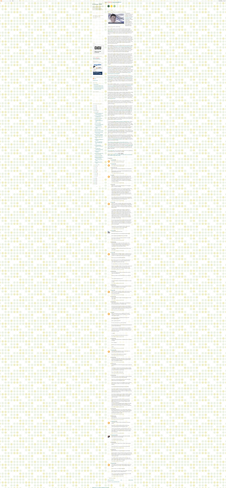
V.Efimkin (119, 155)
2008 (95, 179)
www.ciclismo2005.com (117, 2)
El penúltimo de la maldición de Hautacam (118, 12)
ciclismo (117, 154)
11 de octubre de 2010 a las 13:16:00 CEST (118, 228)
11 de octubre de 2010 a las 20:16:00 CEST (118, 373)
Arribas (112, 154)
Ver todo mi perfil (95, 80)
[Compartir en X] (120, 153)
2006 (95, 182)
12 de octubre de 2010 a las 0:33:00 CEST (118, 419)
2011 (95, 108)
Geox (121, 154)
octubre (96, 112)
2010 (95, 109)
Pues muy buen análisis (111, 150)
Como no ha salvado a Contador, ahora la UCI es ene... (99, 120)
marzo (96, 173)
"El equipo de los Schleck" (98, 118)
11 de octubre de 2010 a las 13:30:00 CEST (118, 250)
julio (95, 167)
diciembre (96, 110)
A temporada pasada (98, 129)
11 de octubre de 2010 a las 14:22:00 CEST (118, 310)
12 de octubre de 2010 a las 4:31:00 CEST (118, 440)
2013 (95, 105)
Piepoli (114, 155)
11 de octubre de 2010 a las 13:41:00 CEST (118, 269)
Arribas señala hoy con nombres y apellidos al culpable (121, 121)
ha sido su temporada (112, 98)
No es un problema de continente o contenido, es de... (99, 146)
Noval (108, 155)
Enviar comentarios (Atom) (115, 481)
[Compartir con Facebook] (121, 153)
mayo (96, 170)
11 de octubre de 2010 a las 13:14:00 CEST (118, 200)
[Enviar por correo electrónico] (118, 153)
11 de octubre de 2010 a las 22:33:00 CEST (118, 414)
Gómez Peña (124, 154)
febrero (96, 174)
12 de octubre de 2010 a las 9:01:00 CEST (118, 461)
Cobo (119, 154)
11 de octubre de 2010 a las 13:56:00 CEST (118, 288)
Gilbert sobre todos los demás (99, 130)
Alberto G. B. (114, 421)
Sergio (113, 202)
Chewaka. (113, 163)
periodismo (111, 155)
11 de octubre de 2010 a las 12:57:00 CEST (118, 173)
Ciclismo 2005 (97, 4)
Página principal (96, 84)
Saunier (116, 155)
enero (96, 176)
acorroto (113, 230)
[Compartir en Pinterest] (122, 153)
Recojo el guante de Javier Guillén (112, 129)
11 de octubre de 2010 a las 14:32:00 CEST (118, 336)
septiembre (96, 164)
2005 (95, 183)
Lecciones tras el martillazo (98, 155)
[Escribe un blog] (119, 153)
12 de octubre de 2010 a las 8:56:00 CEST (118, 447)
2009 (95, 178)
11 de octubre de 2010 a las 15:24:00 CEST (118, 355)
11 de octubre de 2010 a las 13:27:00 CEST (118, 240)
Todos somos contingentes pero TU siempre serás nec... (98, 142)
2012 (95, 106)
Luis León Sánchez (129, 154)
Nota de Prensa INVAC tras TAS (98, 85)
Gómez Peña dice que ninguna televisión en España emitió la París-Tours (118, 142)
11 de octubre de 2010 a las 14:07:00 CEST (118, 294)
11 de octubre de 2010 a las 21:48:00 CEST (118, 406)
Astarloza (114, 154)
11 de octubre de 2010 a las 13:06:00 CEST (118, 182)
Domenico (113, 463)
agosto (96, 166)
